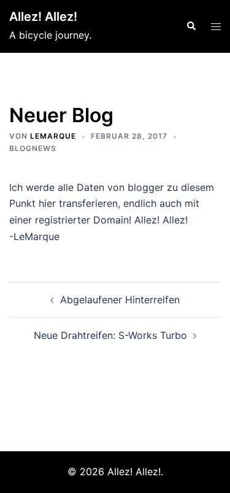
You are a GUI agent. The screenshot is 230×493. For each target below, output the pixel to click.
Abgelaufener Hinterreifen (120, 299)
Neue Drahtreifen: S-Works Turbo (110, 335)
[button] (191, 26)
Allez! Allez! (43, 16)
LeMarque (53, 136)
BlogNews (32, 148)
